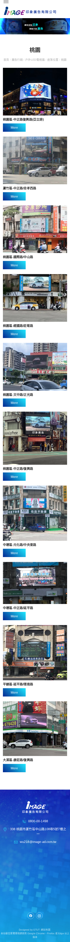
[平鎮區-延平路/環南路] (35, 652)
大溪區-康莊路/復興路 (18, 760)
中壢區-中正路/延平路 (18, 608)
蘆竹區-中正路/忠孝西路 (19, 188)
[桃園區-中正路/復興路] (35, 438)
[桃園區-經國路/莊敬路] (35, 298)
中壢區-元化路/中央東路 (19, 544)
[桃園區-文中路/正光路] (35, 367)
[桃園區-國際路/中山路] (35, 229)
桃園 (63, 59)
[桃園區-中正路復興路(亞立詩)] (35, 92)
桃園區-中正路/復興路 (18, 468)
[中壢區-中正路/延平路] (35, 583)
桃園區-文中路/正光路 (18, 394)
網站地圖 (45, 929)
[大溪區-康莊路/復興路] (35, 728)
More (14, 127)
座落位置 (52, 59)
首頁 (7, 59)
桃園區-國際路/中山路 (18, 257)
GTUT (36, 929)
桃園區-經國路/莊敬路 (18, 325)
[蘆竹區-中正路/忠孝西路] (35, 160)
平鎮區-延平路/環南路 (18, 684)
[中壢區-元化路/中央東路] (35, 513)
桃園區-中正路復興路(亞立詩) (23, 119)
